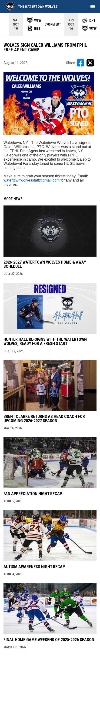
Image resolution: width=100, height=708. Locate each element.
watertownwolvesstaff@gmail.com (31, 180)
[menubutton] (92, 6)
